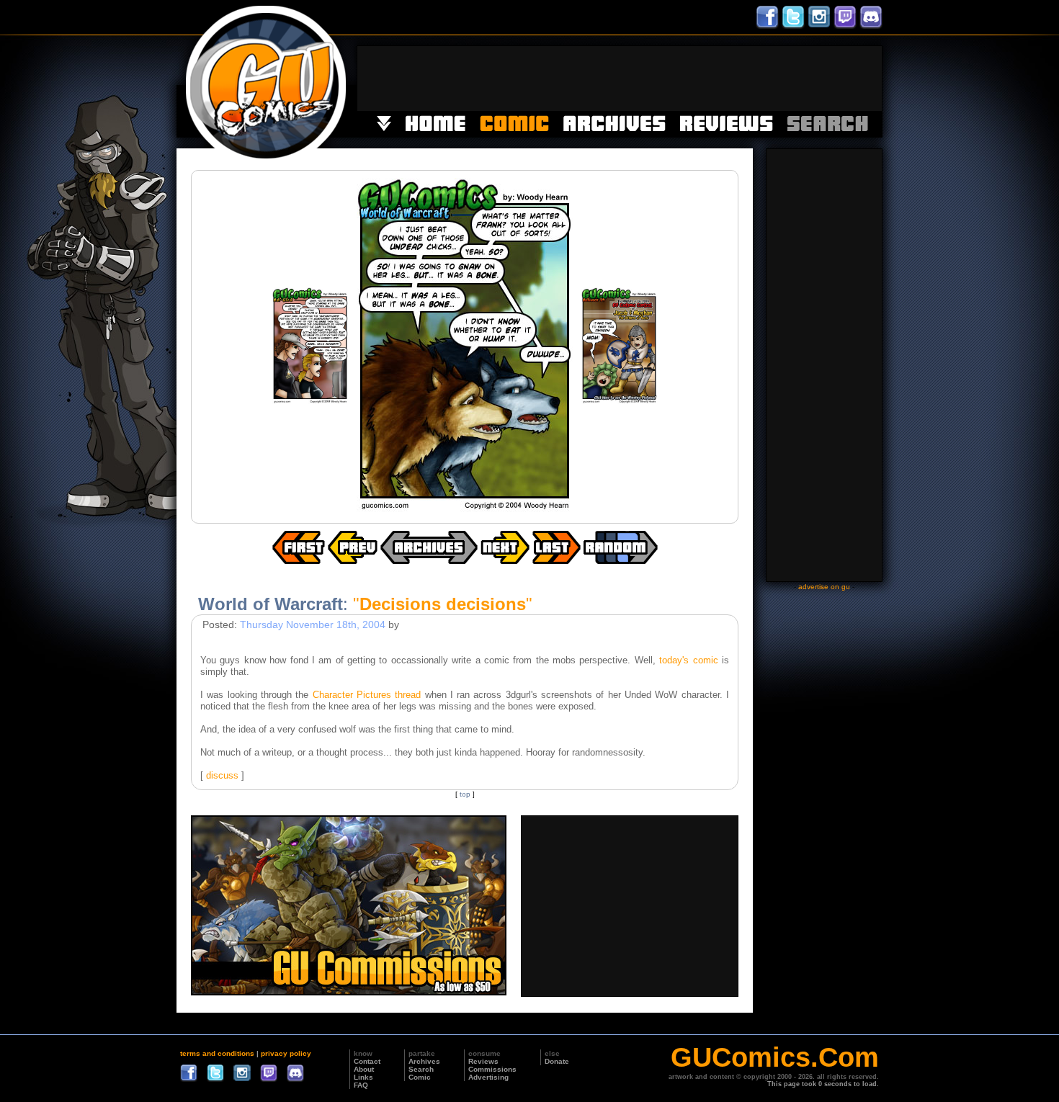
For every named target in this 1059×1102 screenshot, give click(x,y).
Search (421, 1069)
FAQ (361, 1085)
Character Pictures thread (367, 694)
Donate (557, 1061)
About (364, 1069)
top (465, 794)
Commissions (492, 1069)
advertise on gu (824, 587)
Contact (367, 1061)
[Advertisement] (619, 78)
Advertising (488, 1077)
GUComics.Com (775, 1057)
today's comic (688, 660)
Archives (424, 1061)
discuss (222, 775)
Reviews (483, 1061)
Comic (419, 1077)
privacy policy (286, 1053)
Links (363, 1077)
